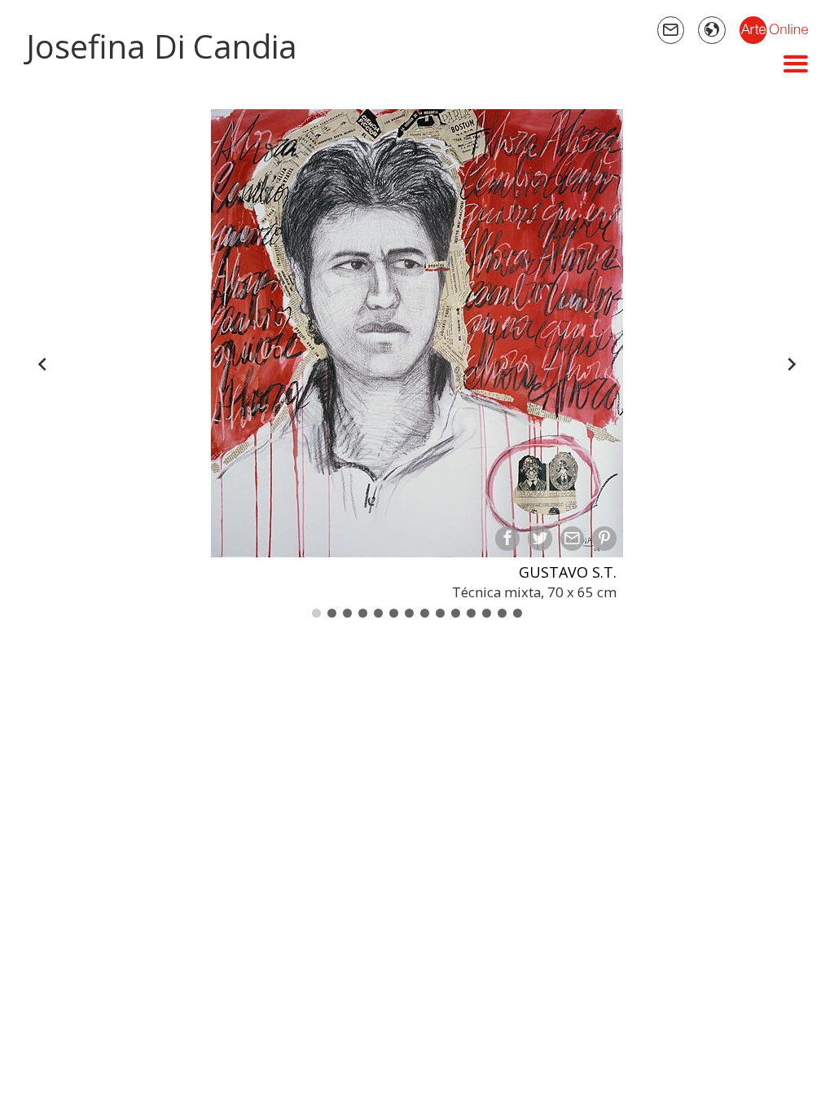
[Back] (42, 364)
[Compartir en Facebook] (507, 538)
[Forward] (791, 364)
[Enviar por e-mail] (572, 538)
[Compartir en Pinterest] (604, 538)
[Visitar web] (712, 30)
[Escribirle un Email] (671, 30)
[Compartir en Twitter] (540, 538)
